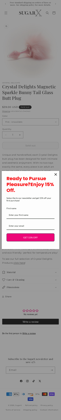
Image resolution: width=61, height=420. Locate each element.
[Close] (55, 174)
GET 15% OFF (30, 237)
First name (11, 208)
